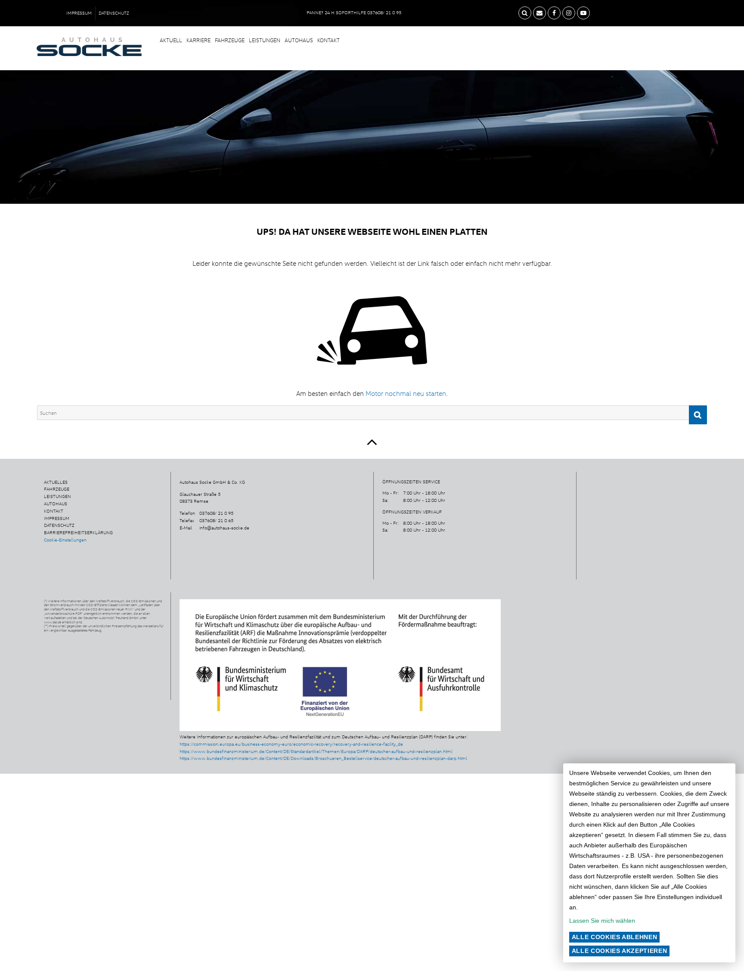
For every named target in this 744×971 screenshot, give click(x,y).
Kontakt (328, 40)
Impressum (79, 13)
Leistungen (264, 40)
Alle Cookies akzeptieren (619, 950)
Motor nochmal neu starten (406, 393)
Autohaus (299, 40)
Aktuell (171, 40)
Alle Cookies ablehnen (614, 937)
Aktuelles (56, 482)
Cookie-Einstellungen (65, 540)
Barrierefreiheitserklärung (78, 532)
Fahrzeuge (230, 40)
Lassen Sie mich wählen (602, 920)
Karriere (198, 40)
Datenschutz (114, 13)
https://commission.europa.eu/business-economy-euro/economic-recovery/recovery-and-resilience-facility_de (291, 744)
